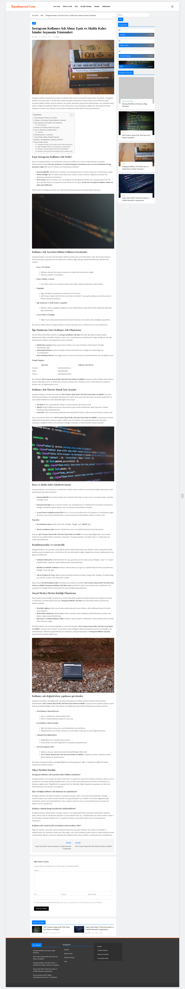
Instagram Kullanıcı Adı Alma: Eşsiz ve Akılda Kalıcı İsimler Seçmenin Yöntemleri (135, 169)
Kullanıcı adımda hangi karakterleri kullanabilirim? (53, 149)
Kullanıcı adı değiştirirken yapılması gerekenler (48, 139)
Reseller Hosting (86, 6)
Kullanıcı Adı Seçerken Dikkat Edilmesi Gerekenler (50, 120)
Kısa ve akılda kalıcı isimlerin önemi (45, 130)
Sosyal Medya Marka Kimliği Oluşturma (46, 137)
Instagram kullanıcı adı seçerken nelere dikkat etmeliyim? (55, 144)
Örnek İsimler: (42, 125)
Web (76, 6)
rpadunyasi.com (23, 6)
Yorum (36, 870)
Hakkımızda (106, 6)
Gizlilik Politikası (102, 950)
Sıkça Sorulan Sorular (41, 142)
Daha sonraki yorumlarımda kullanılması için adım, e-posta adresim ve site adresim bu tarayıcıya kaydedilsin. (69, 902)
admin (35, 37)
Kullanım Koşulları (103, 954)
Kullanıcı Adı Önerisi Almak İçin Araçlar (46, 127)
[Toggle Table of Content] (70, 115)
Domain (96, 6)
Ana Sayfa (56, 6)
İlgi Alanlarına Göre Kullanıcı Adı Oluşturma (48, 123)
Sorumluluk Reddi (102, 958)
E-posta (64, 894)
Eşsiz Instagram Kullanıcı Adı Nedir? (45, 118)
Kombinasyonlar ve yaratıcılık (43, 135)
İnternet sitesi (92, 894)
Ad (35, 894)
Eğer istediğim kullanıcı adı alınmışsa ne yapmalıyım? (54, 146)
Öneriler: (40, 132)
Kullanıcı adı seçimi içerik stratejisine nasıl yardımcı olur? (55, 151)
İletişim (99, 946)
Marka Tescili (67, 6)
